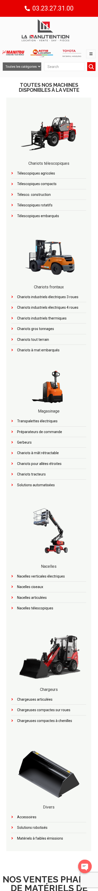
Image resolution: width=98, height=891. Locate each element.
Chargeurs (49, 689)
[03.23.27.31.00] (27, 8)
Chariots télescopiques (48, 163)
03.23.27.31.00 (53, 8)
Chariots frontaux (49, 287)
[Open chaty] (85, 866)
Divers (49, 807)
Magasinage (49, 411)
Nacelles (49, 566)
